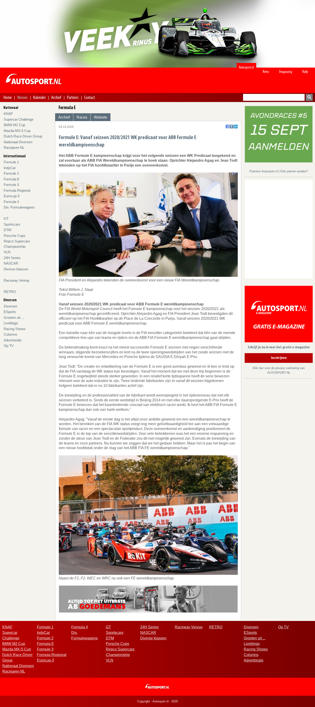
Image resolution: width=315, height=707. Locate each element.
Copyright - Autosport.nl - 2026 (157, 701)
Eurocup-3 (11, 196)
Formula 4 (11, 202)
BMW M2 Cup (14, 125)
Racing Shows (15, 329)
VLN (7, 252)
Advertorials (13, 340)
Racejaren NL (14, 147)
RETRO (10, 292)
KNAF (8, 114)
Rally (305, 71)
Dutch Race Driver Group (23, 136)
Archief (56, 97)
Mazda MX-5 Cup (17, 131)
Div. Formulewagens (19, 207)
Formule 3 (11, 185)
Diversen (10, 306)
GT (6, 219)
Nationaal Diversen (18, 142)
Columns (10, 334)
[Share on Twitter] (232, 126)
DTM (7, 230)
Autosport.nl (246, 67)
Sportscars (12, 224)
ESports (10, 312)
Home (7, 97)
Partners (73, 97)
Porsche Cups (14, 236)
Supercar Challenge (18, 119)
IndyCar (10, 168)
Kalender (39, 97)
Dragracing (285, 71)
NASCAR (11, 263)
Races (82, 117)
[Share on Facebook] (227, 126)
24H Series (12, 258)
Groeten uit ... (14, 317)
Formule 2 (11, 173)
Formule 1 (11, 162)
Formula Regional (17, 190)
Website (100, 117)
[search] (309, 97)
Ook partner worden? (294, 171)
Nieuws (22, 97)
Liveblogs (11, 323)
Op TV (9, 346)
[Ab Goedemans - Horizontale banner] (148, 599)
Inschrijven (279, 358)
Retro (266, 71)
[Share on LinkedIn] (236, 126)
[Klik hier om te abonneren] (279, 315)
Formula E (11, 179)
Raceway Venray (17, 280)
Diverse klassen (16, 269)
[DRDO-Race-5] (278, 134)
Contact (89, 97)
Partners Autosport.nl (264, 171)
